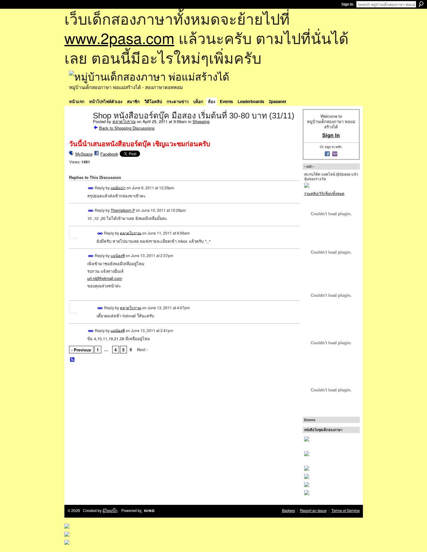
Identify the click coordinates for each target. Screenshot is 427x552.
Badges (288, 510)
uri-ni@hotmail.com (104, 278)
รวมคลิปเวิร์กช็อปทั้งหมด (324, 193)
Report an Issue (313, 510)
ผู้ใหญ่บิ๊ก (110, 510)
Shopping (201, 121)
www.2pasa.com (119, 37)
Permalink (91, 188)
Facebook (109, 154)
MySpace (84, 154)
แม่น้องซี (118, 255)
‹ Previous (81, 350)
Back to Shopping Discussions (127, 128)
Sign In (347, 4)
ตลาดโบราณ (124, 121)
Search (421, 4)
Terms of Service (345, 510)
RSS (72, 360)
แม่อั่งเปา (118, 187)
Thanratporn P (123, 210)
